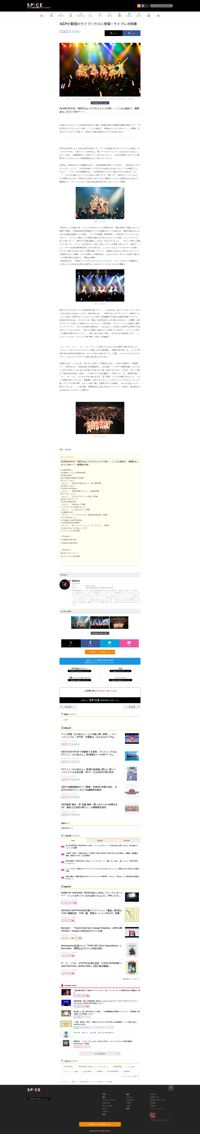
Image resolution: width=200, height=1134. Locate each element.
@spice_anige (90, 586)
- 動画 (127, 1094)
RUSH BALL (68, 1066)
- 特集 (127, 1109)
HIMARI (99, 1071)
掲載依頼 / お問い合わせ (157, 1100)
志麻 (76, 1071)
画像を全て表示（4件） (101, 103)
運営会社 (153, 1094)
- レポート (129, 1103)
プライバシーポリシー (157, 1109)
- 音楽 (103, 1094)
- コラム (128, 1106)
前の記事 (68, 707)
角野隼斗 (127, 1071)
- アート (104, 1109)
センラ (66, 1071)
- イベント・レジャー (108, 1100)
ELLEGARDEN (113, 1071)
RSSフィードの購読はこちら (101, 652)
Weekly (100, 840)
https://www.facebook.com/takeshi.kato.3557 (100, 588)
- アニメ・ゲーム (107, 1106)
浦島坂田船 (118, 1066)
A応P (66, 720)
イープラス (63, 1082)
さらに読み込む (100, 1053)
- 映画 (103, 1114)
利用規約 (153, 1106)
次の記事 (132, 707)
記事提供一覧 (154, 1097)
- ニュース (129, 1097)
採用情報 (153, 1103)
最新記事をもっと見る (130, 979)
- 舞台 (103, 1097)
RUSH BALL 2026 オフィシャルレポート (93, 1066)
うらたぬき (131, 1066)
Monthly (127, 840)
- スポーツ (105, 1111)
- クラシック (106, 1103)
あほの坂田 (87, 1071)
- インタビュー (130, 1100)
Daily (73, 840)
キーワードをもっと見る (129, 1076)
